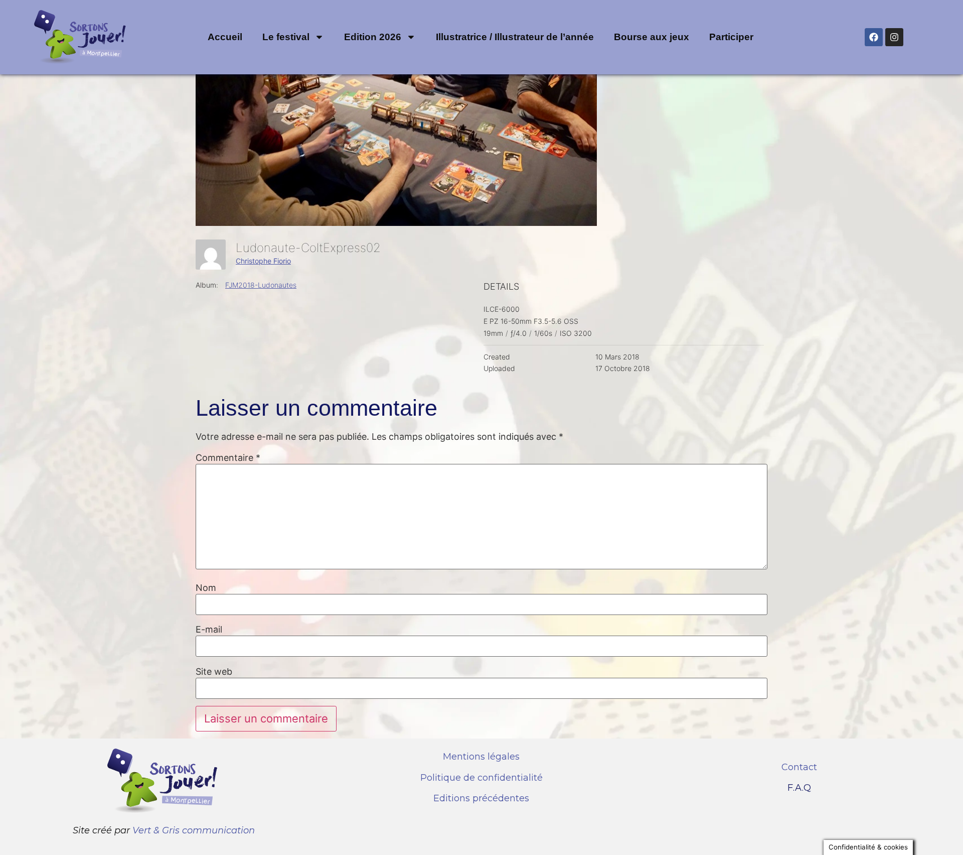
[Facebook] (874, 37)
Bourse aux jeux (651, 37)
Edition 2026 (372, 37)
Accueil (225, 37)
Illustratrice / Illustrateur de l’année (515, 37)
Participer (731, 37)
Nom (206, 587)
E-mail (209, 629)
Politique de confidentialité (481, 777)
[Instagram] (894, 37)
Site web (214, 671)
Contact (799, 767)
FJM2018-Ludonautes (260, 285)
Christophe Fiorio (263, 261)
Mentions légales (481, 756)
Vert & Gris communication (193, 830)
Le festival (285, 37)
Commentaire (228, 457)
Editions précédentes (481, 798)
